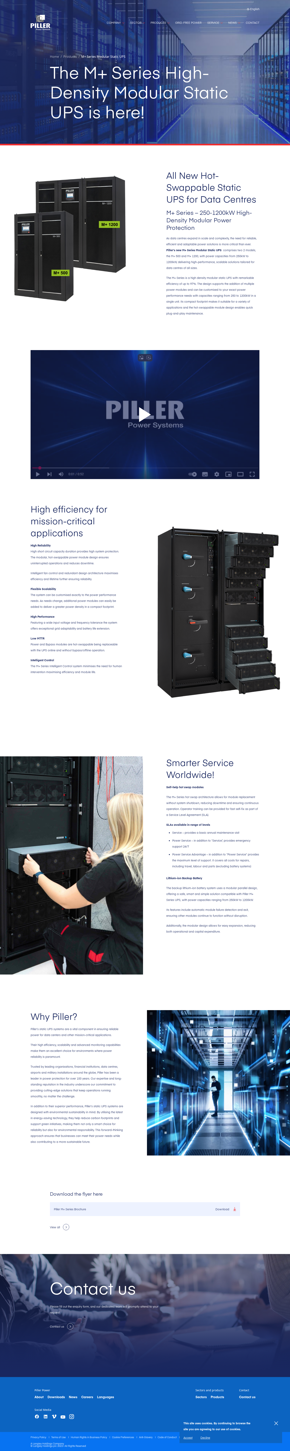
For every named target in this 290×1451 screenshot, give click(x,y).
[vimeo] (54, 1416)
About (39, 1397)
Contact (244, 1390)
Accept (188, 1437)
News (73, 1397)
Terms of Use (58, 1437)
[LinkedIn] (45, 1416)
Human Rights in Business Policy (89, 1437)
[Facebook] (37, 1416)
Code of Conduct (167, 1437)
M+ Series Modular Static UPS (103, 56)
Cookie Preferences (123, 1437)
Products (217, 1397)
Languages (105, 1397)
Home (54, 56)
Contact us (247, 1397)
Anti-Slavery (146, 1437)
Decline (205, 1437)
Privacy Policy (39, 1437)
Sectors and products (210, 1390)
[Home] (40, 22)
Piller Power (42, 1390)
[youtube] (63, 1417)
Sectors (201, 1397)
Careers (87, 1397)
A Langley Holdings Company (47, 1443)
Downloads (56, 1397)
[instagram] (71, 1416)
